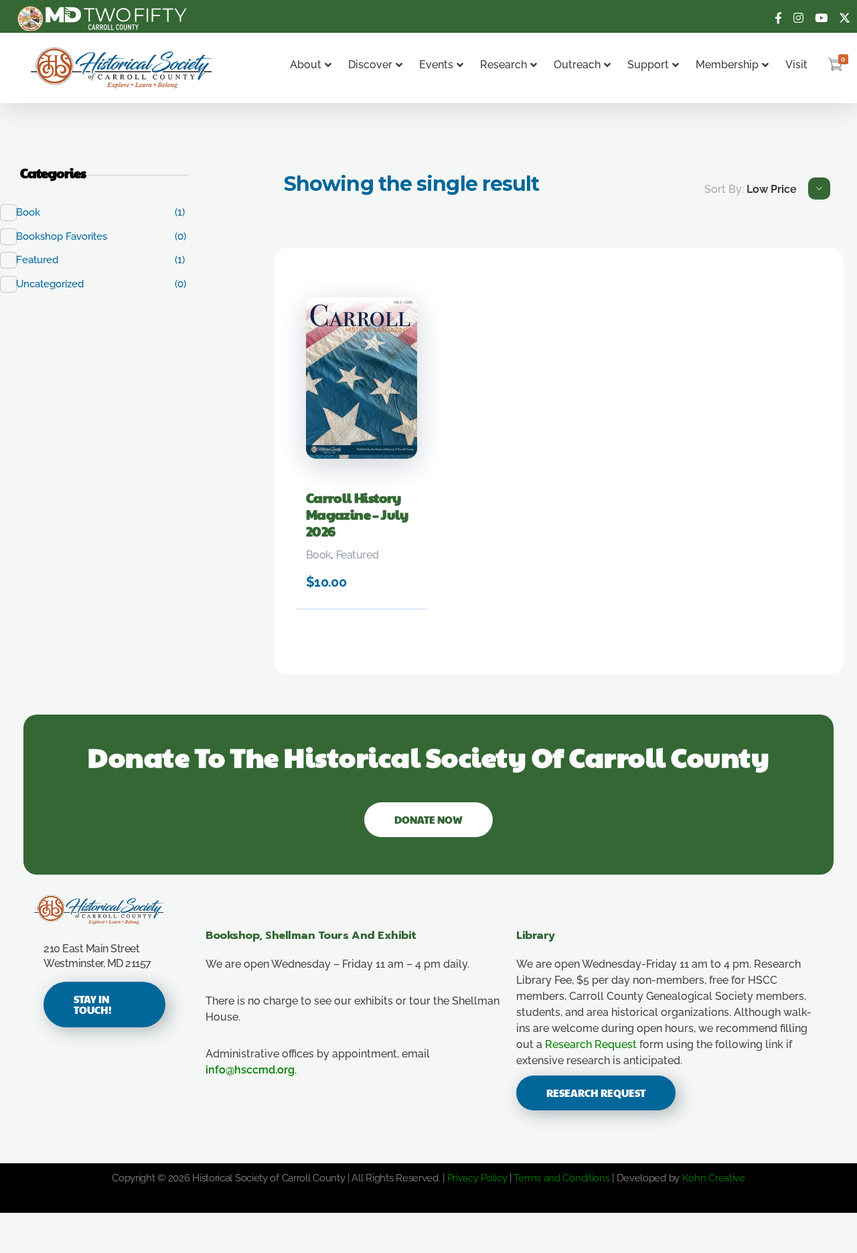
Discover (370, 64)
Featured (357, 554)
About (305, 64)
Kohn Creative (713, 1178)
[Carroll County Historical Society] (122, 68)
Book (318, 554)
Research (503, 64)
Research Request (591, 1044)
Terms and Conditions (561, 1178)
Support (648, 64)
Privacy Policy (477, 1178)
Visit (796, 64)
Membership (727, 64)
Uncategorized (57, 284)
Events (436, 64)
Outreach (577, 64)
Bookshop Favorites (68, 236)
